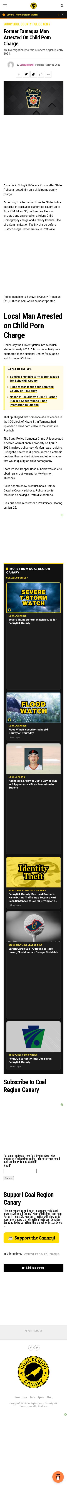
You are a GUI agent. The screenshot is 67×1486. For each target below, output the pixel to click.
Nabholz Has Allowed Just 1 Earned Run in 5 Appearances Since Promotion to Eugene (33, 400)
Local (25, 1397)
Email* (7, 1165)
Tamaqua (53, 1254)
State (32, 1397)
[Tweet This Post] (26, 74)
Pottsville (41, 1254)
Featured (28, 1254)
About (50, 1397)
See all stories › (17, 578)
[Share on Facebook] (19, 74)
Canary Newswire (27, 64)
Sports (41, 1397)
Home (17, 1397)
